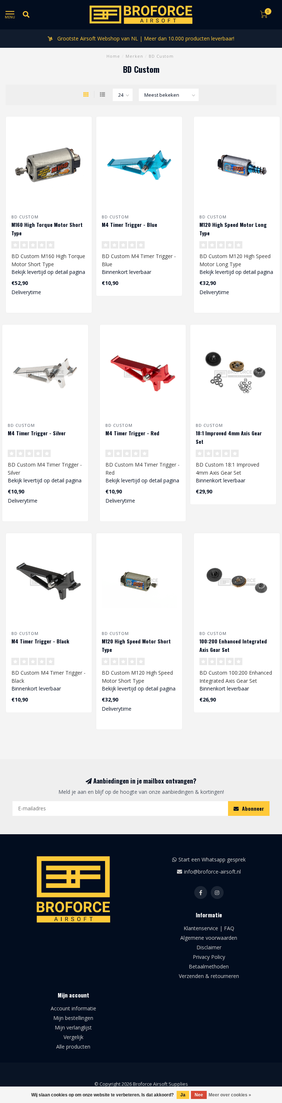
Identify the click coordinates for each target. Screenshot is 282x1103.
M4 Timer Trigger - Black (40, 641)
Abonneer (252, 808)
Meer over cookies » (230, 1094)
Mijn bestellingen (73, 1017)
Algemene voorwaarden (208, 937)
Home (113, 56)
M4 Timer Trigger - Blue (129, 224)
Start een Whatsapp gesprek (212, 859)
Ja (182, 1094)
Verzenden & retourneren (209, 975)
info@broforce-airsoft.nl (212, 871)
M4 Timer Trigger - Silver (37, 433)
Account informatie (73, 1008)
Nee (199, 1094)
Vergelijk (73, 1037)
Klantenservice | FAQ (209, 928)
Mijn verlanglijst (73, 1027)
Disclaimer (208, 947)
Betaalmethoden (209, 966)
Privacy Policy (209, 956)
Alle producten (73, 1046)
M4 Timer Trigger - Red (132, 433)
